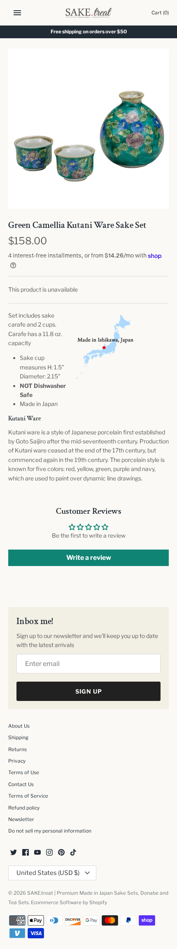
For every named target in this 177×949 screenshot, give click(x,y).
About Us (19, 726)
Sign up (88, 691)
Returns (17, 749)
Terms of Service (28, 796)
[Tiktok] (73, 853)
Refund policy (24, 808)
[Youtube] (37, 853)
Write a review (88, 558)
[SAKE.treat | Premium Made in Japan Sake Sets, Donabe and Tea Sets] (88, 12)
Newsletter (21, 819)
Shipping (18, 737)
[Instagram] (49, 853)
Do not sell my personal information (49, 831)
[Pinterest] (61, 853)
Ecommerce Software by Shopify (69, 902)
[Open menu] (17, 13)
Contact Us (21, 784)
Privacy (17, 761)
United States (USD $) (47, 873)
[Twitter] (13, 853)
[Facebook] (25, 853)
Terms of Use (23, 772)
